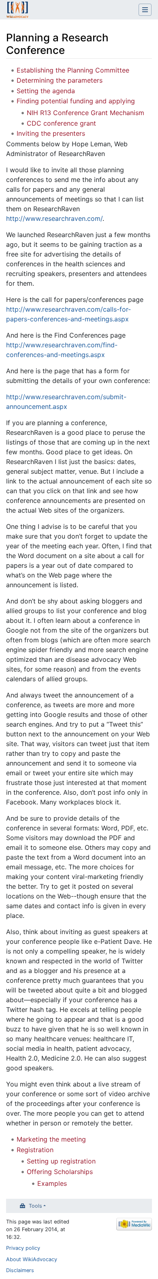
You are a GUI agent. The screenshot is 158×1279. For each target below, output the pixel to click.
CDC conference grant (61, 123)
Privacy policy (23, 1248)
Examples (52, 1183)
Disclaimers (20, 1270)
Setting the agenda (46, 91)
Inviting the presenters (51, 133)
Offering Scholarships (60, 1172)
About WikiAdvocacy (31, 1259)
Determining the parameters (59, 80)
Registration (35, 1150)
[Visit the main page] (17, 10)
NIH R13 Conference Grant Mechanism (85, 113)
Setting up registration (61, 1161)
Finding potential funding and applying (76, 101)
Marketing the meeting (51, 1139)
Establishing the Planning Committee (73, 70)
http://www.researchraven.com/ (54, 218)
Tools (35, 1206)
